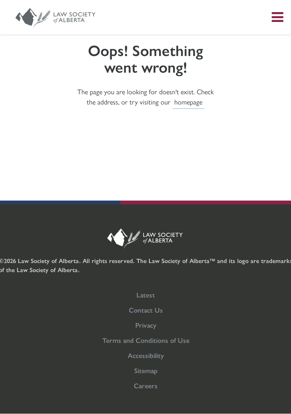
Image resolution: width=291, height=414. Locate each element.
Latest (145, 294)
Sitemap (146, 370)
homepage (188, 101)
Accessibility (146, 355)
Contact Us (146, 309)
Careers (146, 385)
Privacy (145, 325)
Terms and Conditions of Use (145, 340)
